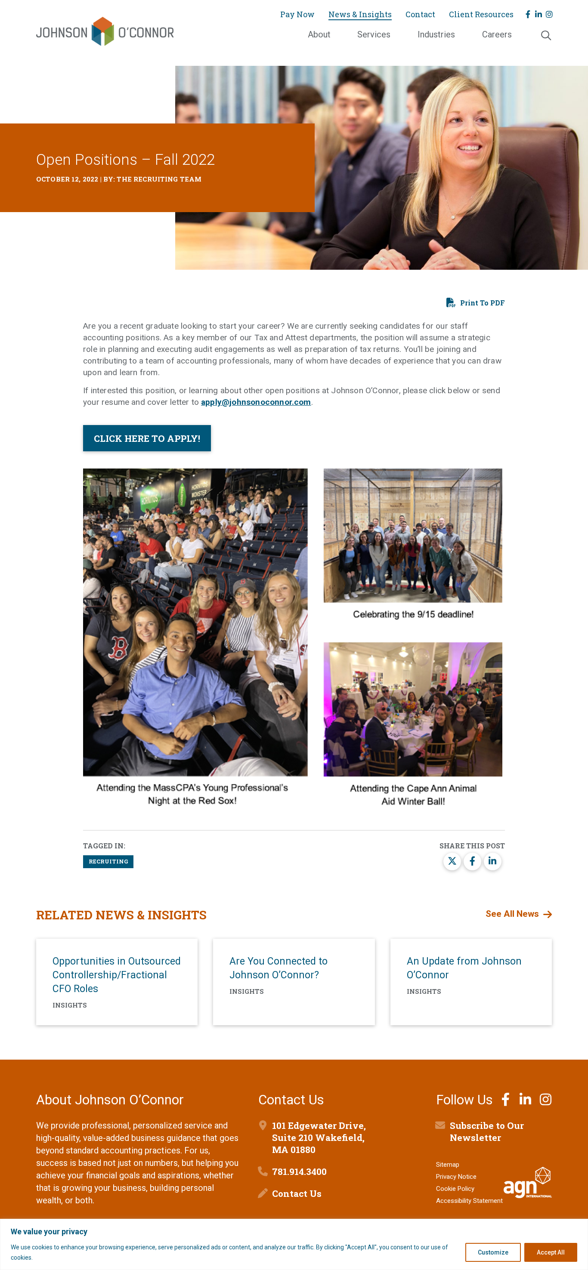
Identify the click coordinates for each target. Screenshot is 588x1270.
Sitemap (447, 1164)
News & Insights (360, 14)
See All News (512, 914)
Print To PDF (482, 302)
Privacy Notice (456, 1177)
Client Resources (481, 14)
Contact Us (297, 1193)
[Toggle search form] (546, 36)
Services (373, 34)
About (319, 34)
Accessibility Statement (469, 1201)
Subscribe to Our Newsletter (487, 1131)
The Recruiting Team (159, 179)
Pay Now (297, 14)
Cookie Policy (455, 1189)
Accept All (551, 1252)
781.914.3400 (299, 1171)
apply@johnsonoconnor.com (256, 402)
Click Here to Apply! (147, 438)
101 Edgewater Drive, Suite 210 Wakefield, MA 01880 (319, 1137)
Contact (420, 14)
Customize (493, 1252)
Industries (436, 34)
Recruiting (108, 861)
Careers (497, 34)
